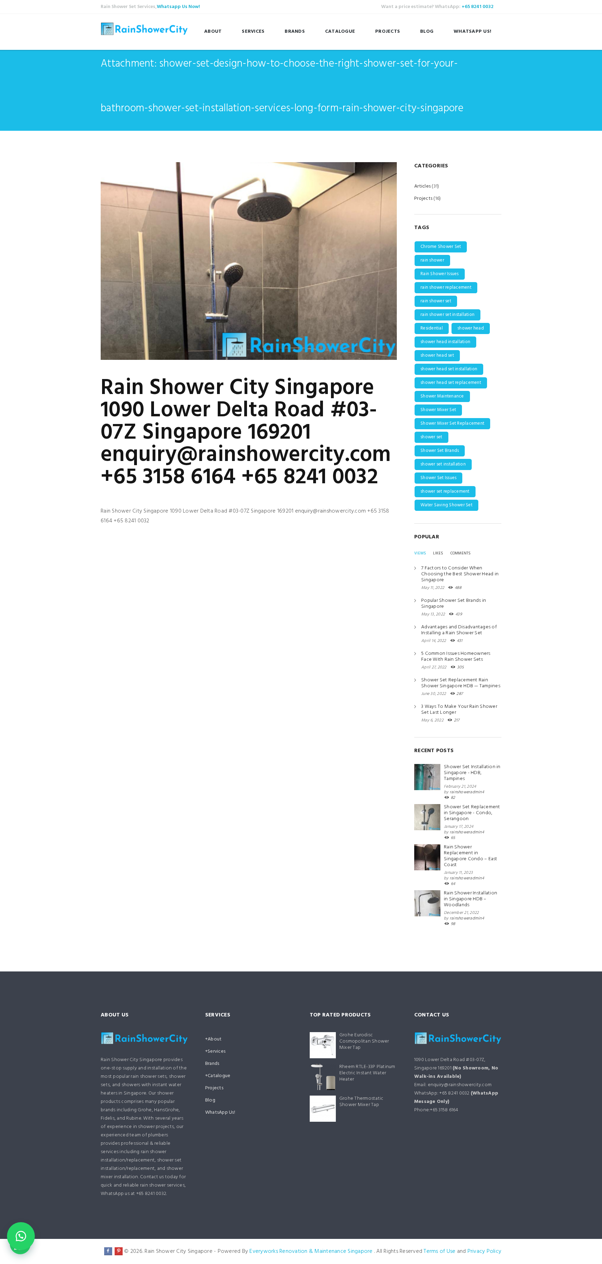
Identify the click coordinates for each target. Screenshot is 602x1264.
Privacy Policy (485, 1251)
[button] (21, 1236)
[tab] (420, 553)
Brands (295, 32)
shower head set (437, 355)
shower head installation (445, 342)
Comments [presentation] (460, 553)
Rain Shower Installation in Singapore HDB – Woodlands (470, 899)
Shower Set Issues (438, 478)
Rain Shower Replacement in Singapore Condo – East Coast (470, 856)
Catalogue (340, 32)
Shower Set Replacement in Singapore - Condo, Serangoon (472, 813)
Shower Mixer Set (438, 410)
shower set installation (443, 464)
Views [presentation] (420, 553)
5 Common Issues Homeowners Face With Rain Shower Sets (456, 657)
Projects (387, 32)
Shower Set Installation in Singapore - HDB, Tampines (472, 773)
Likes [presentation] (438, 553)
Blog (426, 32)
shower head (470, 328)
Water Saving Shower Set (446, 505)
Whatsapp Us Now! (178, 7)
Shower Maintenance (442, 396)
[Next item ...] (323, 261)
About (213, 32)
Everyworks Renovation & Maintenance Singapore (310, 1251)
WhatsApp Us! (472, 32)
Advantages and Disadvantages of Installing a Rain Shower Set (459, 630)
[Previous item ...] (175, 261)
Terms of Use (439, 1251)
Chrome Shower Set (440, 246)
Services (253, 32)
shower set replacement (445, 491)
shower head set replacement (450, 382)
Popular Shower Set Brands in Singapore (453, 604)
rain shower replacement (445, 287)
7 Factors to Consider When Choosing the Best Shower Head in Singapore (460, 574)
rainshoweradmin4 (467, 792)
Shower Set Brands (439, 450)
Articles (422, 186)
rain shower (432, 260)
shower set (431, 437)
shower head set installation (448, 369)
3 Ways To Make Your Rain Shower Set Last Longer (459, 710)
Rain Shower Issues (439, 274)
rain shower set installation (447, 314)
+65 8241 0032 (477, 7)
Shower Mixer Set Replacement (452, 423)
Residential (431, 328)
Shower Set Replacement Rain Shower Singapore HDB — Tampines (460, 683)
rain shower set (435, 301)
